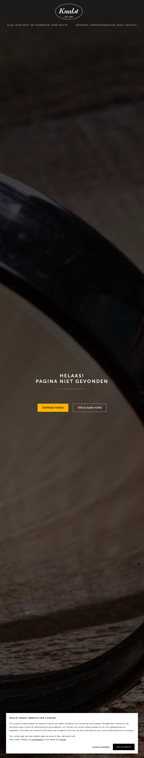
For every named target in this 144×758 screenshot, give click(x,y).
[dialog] (72, 733)
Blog (120, 25)
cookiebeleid (37, 739)
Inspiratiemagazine (103, 25)
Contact (131, 25)
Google (62, 739)
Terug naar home (89, 406)
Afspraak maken (53, 406)
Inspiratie (82, 25)
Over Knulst (59, 25)
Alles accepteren (123, 747)
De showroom (40, 25)
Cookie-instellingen (101, 747)
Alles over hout (18, 25)
